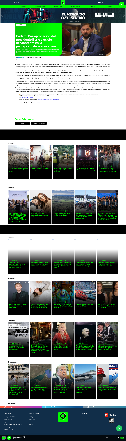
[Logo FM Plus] (63, 2)
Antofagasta (104, 210)
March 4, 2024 (37, 102)
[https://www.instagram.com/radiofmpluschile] (5, 407)
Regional (82, 210)
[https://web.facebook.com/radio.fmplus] (45, 407)
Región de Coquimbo (14, 166)
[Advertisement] (63, 133)
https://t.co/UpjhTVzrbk (26, 97)
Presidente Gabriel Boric (39, 123)
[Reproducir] (121, 4)
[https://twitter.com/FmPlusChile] (88, 407)
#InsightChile (40, 99)
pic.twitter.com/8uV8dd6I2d (51, 99)
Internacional (14, 385)
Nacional (20, 24)
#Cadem (23, 94)
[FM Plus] (14, 3)
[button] (2, 15)
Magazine (14, 210)
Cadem (22, 123)
